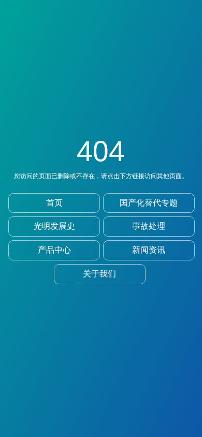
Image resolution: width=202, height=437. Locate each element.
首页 (54, 202)
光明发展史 (54, 226)
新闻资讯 (148, 249)
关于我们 (99, 273)
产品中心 (54, 249)
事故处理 (148, 226)
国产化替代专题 (149, 202)
